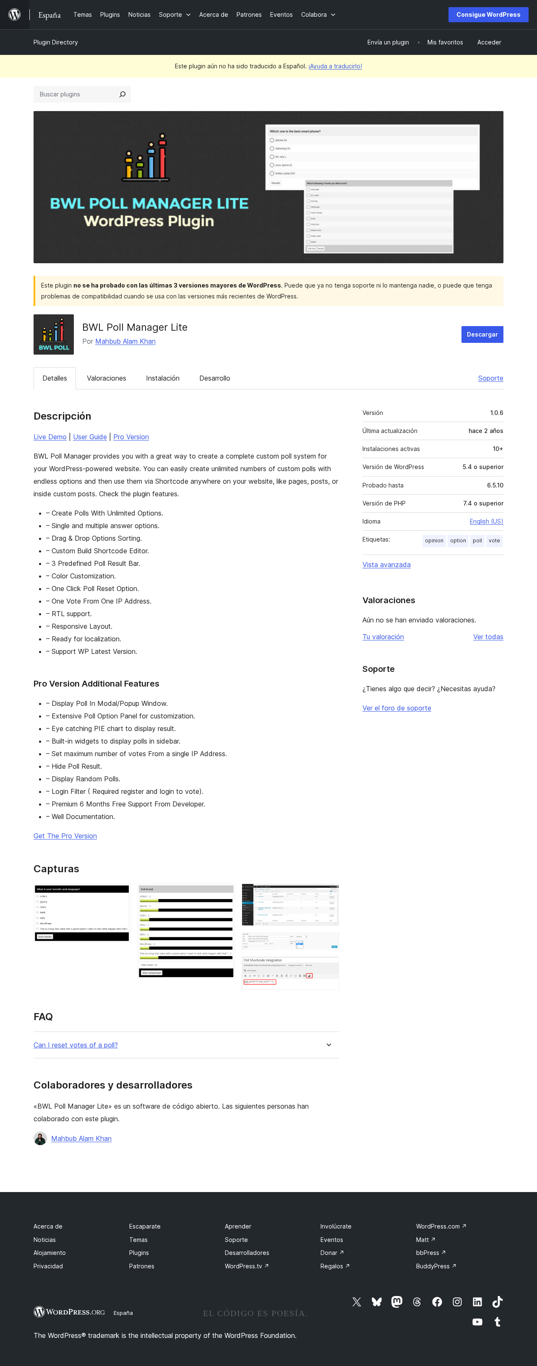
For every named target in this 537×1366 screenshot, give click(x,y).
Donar (332, 1252)
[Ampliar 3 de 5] (327, 895)
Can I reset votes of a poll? (76, 1045)
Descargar (482, 334)
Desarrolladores (247, 1252)
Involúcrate (336, 1226)
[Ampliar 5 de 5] (327, 968)
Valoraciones (106, 378)
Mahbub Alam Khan (125, 341)
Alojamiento (50, 1252)
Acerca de (48, 1226)
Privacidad (48, 1266)
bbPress (431, 1252)
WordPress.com (441, 1226)
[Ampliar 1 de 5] (119, 895)
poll (477, 540)
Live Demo (50, 437)
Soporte (490, 378)
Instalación (163, 378)
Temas (138, 1239)
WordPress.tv (247, 1266)
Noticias (45, 1239)
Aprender (238, 1226)
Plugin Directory (56, 42)
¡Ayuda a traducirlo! (335, 66)
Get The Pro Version (65, 836)
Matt (426, 1239)
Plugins (139, 1252)
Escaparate (145, 1226)
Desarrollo (214, 378)
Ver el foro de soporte (396, 708)
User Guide (90, 437)
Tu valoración (383, 636)
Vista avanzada (386, 564)
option (458, 540)
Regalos (335, 1266)
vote (494, 540)
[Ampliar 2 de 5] (223, 895)
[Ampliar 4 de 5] (327, 944)
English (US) (486, 521)
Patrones (141, 1266)
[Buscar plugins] (122, 94)
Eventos (332, 1239)
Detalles (54, 378)
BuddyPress (436, 1266)
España (123, 1312)
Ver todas (488, 636)
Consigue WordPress (488, 14)
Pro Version (131, 437)
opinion (434, 540)
